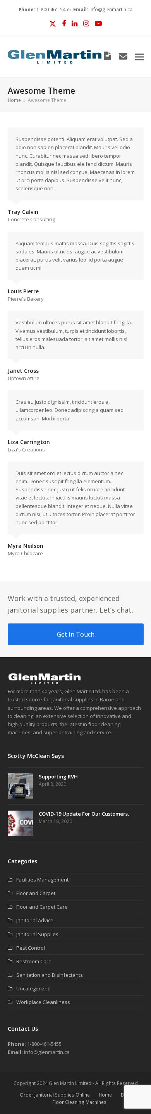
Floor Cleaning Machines (79, 1102)
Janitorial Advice (34, 920)
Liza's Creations (26, 449)
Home (105, 1095)
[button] (139, 56)
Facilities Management (42, 879)
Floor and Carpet (35, 893)
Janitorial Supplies (37, 934)
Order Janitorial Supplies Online (55, 1095)
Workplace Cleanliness (43, 1002)
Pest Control (30, 947)
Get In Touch (75, 634)
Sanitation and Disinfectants (49, 974)
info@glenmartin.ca (110, 9)
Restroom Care (33, 961)
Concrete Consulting (31, 219)
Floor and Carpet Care (42, 906)
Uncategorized (33, 988)
